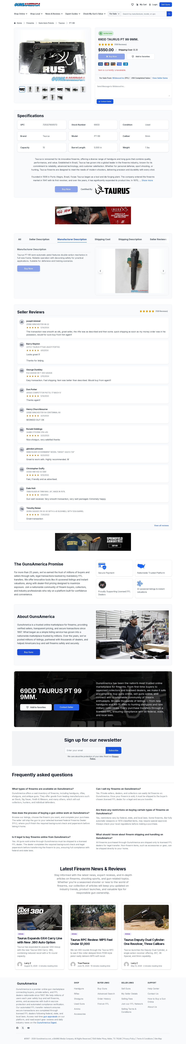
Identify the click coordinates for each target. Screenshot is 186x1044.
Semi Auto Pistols (46, 23)
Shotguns (78, 998)
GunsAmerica (27, 983)
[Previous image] (19, 57)
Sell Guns (165, 4)
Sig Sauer (26, 799)
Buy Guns (28, 652)
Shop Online (19, 14)
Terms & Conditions (145, 1039)
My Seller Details (129, 993)
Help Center (153, 988)
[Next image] (85, 57)
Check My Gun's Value (93, 14)
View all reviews (161, 525)
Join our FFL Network (132, 1004)
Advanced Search (106, 993)
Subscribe (113, 750)
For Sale (113, 14)
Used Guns (79, 1004)
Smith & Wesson (40, 799)
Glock (17, 799)
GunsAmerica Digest (46, 1022)
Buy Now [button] (113, 56)
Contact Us (153, 993)
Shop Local (35, 14)
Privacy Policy (129, 1039)
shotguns (16, 796)
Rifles (76, 993)
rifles (82, 793)
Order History (104, 998)
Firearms (30, 23)
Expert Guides (72, 14)
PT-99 (72, 23)
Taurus (61, 23)
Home (19, 23)
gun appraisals (50, 1016)
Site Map (158, 1039)
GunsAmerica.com (43, 1039)
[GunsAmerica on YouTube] (28, 1028)
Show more (147, 180)
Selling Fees (127, 998)
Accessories (80, 1014)
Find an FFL (103, 1004)
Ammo (77, 1009)
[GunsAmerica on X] (23, 1028)
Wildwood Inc (118, 78)
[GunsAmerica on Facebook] (17, 1028)
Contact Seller (106, 101)
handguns (74, 793)
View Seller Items (160, 78)
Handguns (79, 988)
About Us (152, 1007)
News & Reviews (52, 14)
